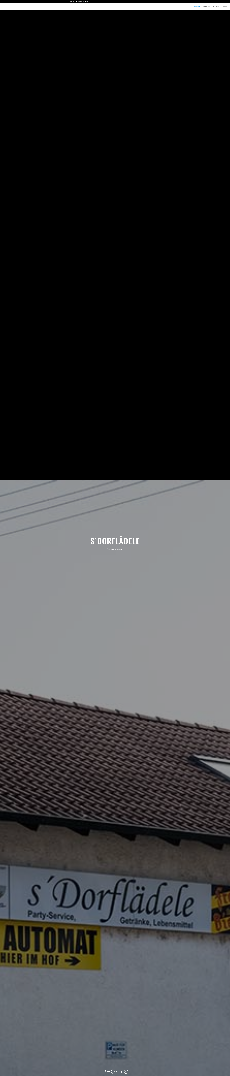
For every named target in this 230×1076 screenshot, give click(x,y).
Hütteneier (216, 6)
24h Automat (206, 6)
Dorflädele (197, 6)
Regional (224, 6)
